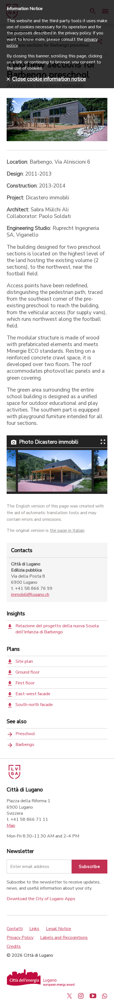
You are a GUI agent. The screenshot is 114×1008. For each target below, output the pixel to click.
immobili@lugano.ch (30, 594)
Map (11, 825)
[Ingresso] (55, 471)
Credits (14, 946)
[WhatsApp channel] (104, 996)
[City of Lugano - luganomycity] (69, 995)
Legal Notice (58, 929)
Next (97, 471)
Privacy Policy (20, 938)
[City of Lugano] (14, 778)
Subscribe (89, 867)
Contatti (15, 929)
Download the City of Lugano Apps (41, 899)
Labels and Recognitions (64, 938)
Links (34, 929)
